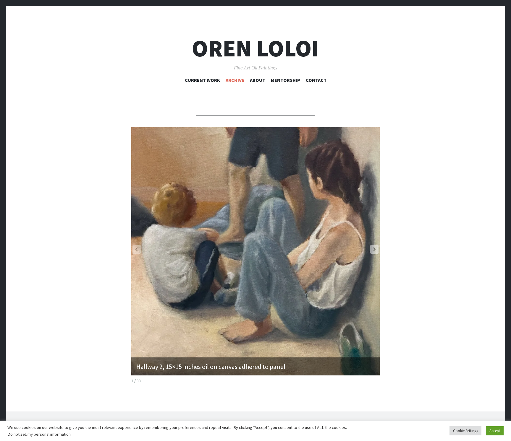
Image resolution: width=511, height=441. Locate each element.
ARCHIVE (235, 80)
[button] (374, 249)
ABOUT (257, 80)
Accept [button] (494, 430)
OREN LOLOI (255, 48)
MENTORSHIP (285, 80)
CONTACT (316, 80)
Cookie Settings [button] (465, 430)
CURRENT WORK (202, 80)
